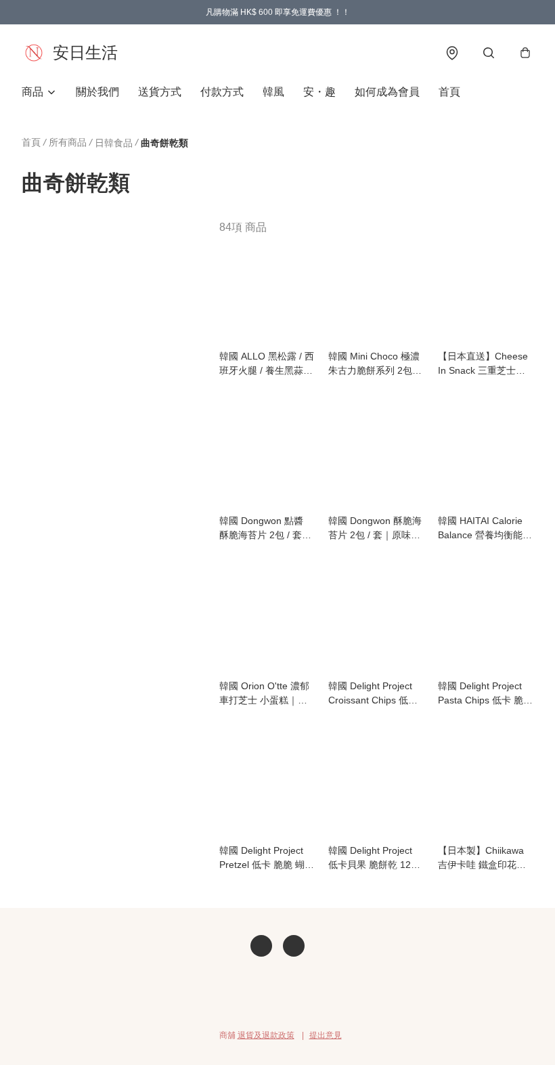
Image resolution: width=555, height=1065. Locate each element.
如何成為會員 (387, 91)
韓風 (273, 91)
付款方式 (222, 91)
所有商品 (68, 142)
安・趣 (319, 91)
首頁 (449, 91)
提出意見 (325, 1035)
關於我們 (97, 91)
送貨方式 (159, 91)
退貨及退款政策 (266, 1035)
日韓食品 (114, 142)
